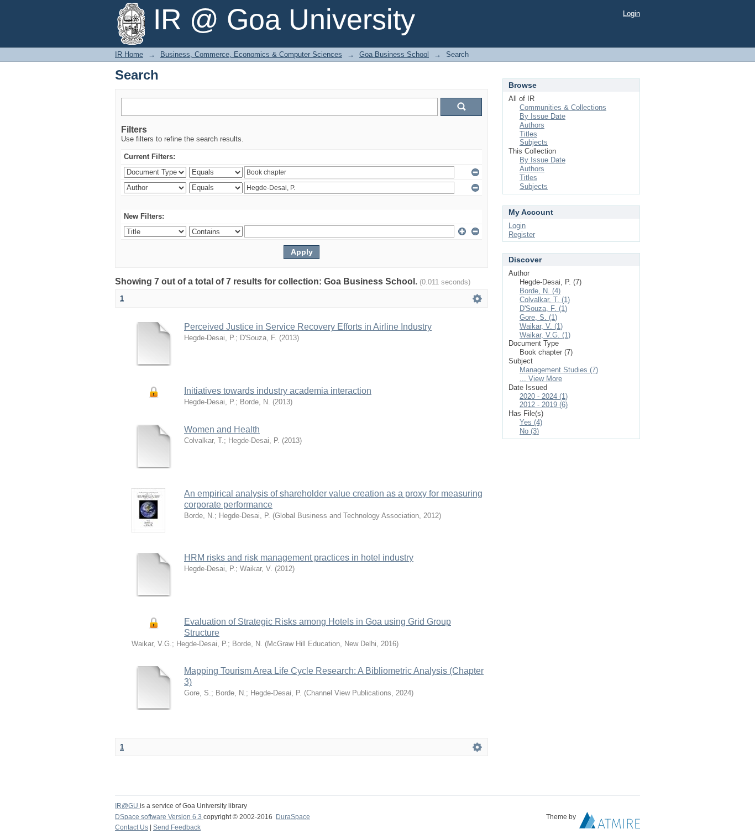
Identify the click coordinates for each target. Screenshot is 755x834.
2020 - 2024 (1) (544, 396)
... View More (541, 378)
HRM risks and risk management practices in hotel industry (298, 557)
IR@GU (127, 806)
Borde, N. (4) (540, 291)
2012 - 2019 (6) (544, 404)
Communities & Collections (563, 107)
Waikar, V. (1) (541, 326)
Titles (528, 134)
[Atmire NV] (609, 823)
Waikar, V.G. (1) (545, 335)
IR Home (129, 54)
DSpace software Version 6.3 (159, 817)
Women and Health (222, 429)
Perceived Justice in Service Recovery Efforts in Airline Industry (308, 326)
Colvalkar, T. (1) (545, 299)
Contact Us (131, 827)
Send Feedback (177, 827)
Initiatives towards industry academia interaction (277, 390)
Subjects (534, 142)
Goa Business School (394, 54)
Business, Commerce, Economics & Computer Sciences (251, 54)
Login (631, 13)
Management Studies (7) (559, 370)
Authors (532, 125)
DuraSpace (293, 817)
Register (521, 234)
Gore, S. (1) (538, 317)
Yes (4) (531, 422)
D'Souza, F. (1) (543, 308)
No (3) (529, 431)
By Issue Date (542, 116)
